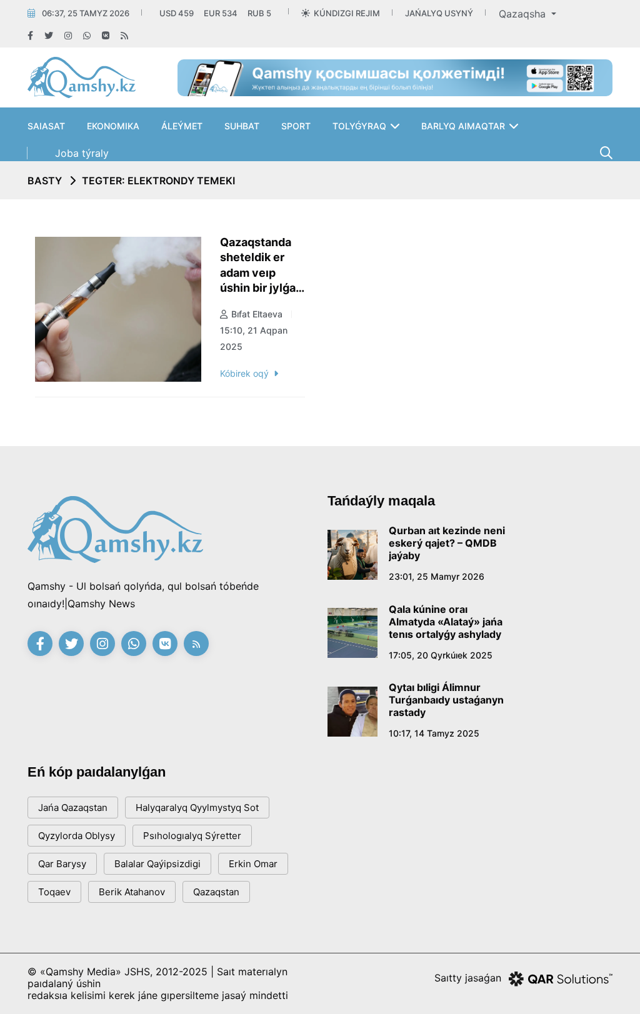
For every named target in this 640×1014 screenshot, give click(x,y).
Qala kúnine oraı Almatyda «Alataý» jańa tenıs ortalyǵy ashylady (445, 621)
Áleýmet (181, 126)
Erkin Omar (253, 864)
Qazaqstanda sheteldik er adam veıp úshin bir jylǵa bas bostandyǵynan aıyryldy (262, 266)
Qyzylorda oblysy (76, 836)
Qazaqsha (524, 13)
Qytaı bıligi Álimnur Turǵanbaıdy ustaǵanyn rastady (446, 699)
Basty (45, 180)
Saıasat (46, 126)
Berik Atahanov (132, 892)
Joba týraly (82, 153)
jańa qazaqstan (73, 807)
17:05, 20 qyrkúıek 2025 (440, 655)
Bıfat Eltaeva (256, 314)
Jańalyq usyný (439, 13)
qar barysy (62, 864)
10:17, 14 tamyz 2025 (434, 733)
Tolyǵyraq (359, 126)
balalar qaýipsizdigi (157, 864)
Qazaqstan (216, 892)
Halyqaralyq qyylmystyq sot (197, 807)
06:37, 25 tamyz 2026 (85, 13)
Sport (296, 126)
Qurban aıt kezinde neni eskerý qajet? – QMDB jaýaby (447, 543)
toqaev (54, 892)
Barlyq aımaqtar (463, 126)
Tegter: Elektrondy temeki (158, 180)
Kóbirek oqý (244, 373)
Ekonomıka (113, 126)
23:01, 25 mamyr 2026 (436, 576)
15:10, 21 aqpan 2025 (254, 338)
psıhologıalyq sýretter (192, 836)
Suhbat (241, 126)
